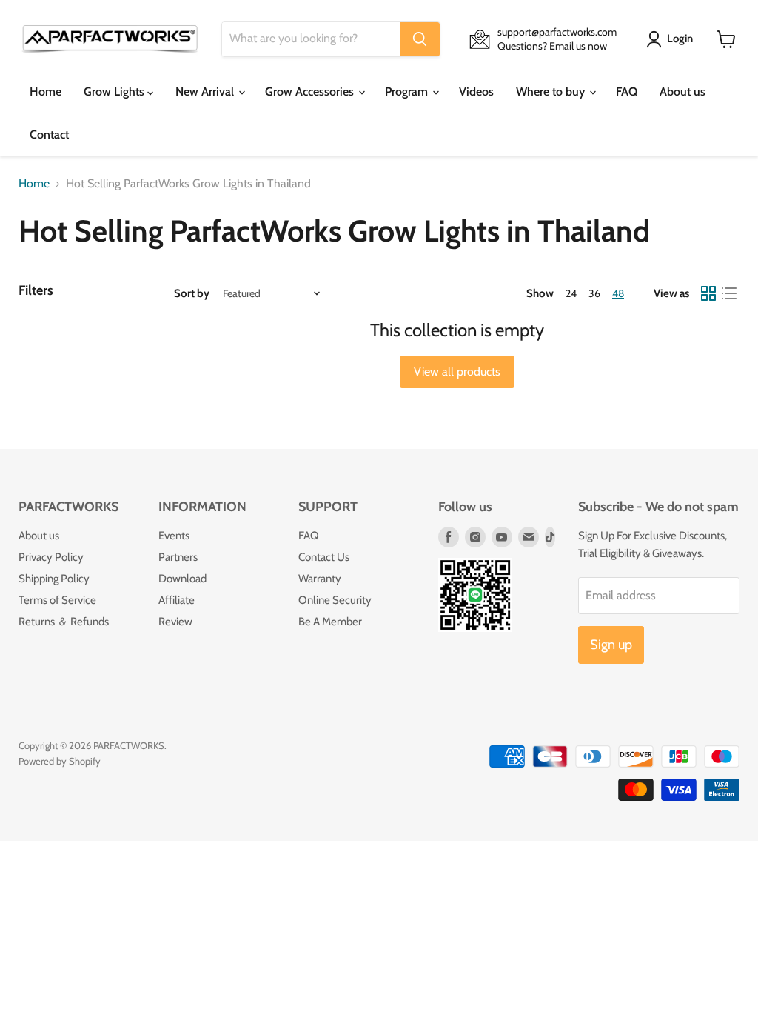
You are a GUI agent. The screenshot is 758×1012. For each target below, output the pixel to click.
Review (175, 621)
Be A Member (330, 621)
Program (408, 91)
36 (594, 293)
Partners (178, 557)
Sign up (611, 644)
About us (682, 91)
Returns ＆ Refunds (64, 621)
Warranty (319, 578)
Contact (49, 134)
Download (182, 578)
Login (680, 38)
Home (45, 91)
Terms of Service (57, 600)
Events (174, 535)
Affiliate (176, 600)
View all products (457, 371)
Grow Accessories (311, 91)
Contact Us (323, 557)
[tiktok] (550, 537)
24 (571, 293)
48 (618, 293)
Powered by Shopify (60, 761)
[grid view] (708, 293)
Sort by (191, 293)
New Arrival (206, 91)
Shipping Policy (54, 578)
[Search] (420, 39)
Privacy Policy (51, 557)
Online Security (335, 600)
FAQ (626, 91)
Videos (476, 91)
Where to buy (552, 91)
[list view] (729, 293)
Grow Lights (115, 91)
